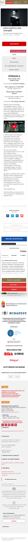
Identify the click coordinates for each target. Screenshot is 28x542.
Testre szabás (13, 284)
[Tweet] (12, 215)
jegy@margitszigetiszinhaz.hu (12, 412)
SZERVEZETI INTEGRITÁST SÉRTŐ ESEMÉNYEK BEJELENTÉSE (13, 485)
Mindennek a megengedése (14, 280)
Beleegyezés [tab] (5, 255)
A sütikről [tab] (23, 255)
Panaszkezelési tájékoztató (7, 484)
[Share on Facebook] (7, 215)
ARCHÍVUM (6, 526)
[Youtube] (15, 425)
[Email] (21, 215)
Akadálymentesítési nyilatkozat (11, 455)
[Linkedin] (17, 215)
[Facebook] (2, 425)
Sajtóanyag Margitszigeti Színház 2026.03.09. (12, 431)
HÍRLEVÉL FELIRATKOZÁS (14, 239)
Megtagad (14, 289)
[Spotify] (9, 425)
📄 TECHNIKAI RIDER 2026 (10, 479)
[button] (19, 2)
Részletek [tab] (14, 255)
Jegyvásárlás (14, 44)
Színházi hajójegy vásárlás (18, 51)
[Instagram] (6, 425)
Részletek (14, 521)
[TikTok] (12, 425)
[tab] (14, 54)
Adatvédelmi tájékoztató (7, 471)
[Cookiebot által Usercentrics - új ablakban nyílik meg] (20, 251)
